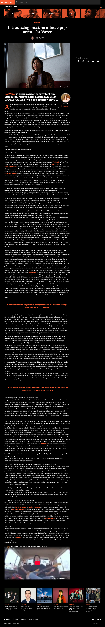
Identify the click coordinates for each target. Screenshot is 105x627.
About (5, 623)
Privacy (14, 623)
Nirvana (14, 173)
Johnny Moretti (40, 37)
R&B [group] (71, 13)
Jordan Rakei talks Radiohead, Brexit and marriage (26, 608)
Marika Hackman (34, 507)
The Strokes (55, 164)
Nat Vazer (10, 94)
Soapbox (29, 619)
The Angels (44, 443)
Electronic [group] (52, 13)
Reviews (17, 619)
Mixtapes (35, 619)
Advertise (9, 623)
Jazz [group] (90, 13)
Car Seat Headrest (21, 507)
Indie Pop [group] (13, 13)
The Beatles (56, 162)
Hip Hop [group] (32, 13)
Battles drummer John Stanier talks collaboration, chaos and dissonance (44, 608)
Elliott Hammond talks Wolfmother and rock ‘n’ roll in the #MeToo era (11, 608)
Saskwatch (32, 272)
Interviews (23, 619)
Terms (18, 623)
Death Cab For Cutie (11, 166)
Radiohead (8, 173)
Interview (37, 22)
